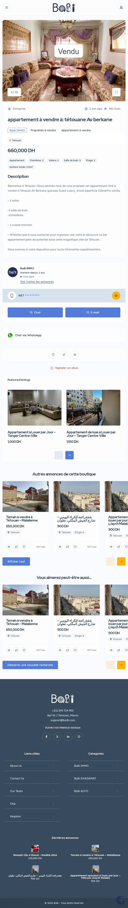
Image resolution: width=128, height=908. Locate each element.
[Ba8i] (64, 7)
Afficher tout (16, 561)
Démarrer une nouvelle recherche (30, 665)
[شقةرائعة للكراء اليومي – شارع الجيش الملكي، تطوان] (35, 869)
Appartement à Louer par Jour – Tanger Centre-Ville (32, 434)
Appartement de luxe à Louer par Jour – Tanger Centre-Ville (91, 434)
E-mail (95, 312)
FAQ (13, 803)
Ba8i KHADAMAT (85, 778)
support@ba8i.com (63, 720)
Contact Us (17, 778)
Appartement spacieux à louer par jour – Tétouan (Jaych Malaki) (95, 876)
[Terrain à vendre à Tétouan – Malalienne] (95, 848)
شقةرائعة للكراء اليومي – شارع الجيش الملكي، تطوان (35, 875)
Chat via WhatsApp (28, 335)
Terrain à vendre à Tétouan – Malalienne (95, 855)
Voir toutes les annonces (37, 281)
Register (15, 816)
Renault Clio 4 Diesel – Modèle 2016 (35, 855)
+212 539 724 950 (63, 710)
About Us (16, 765)
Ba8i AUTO (81, 791)
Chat (37, 312)
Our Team (16, 791)
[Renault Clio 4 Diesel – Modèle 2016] (35, 848)
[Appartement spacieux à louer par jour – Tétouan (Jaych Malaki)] (95, 869)
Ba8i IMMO (27, 268)
